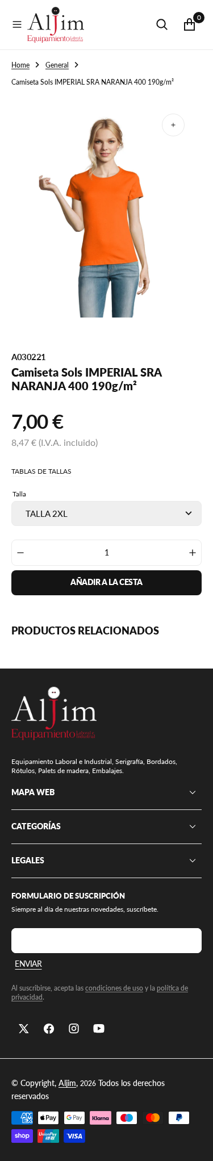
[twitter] (23, 1028)
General (57, 65)
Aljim (67, 1083)
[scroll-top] (193, 1141)
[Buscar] (161, 24)
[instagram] (73, 1028)
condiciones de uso (114, 988)
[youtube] (98, 1028)
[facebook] (48, 1028)
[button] (17, 24)
